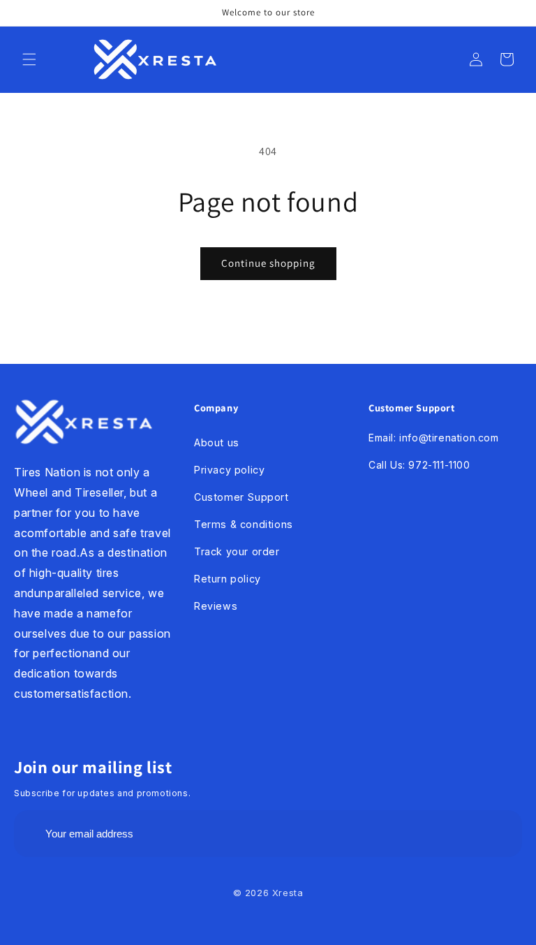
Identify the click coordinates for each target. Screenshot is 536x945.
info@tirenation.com (448, 438)
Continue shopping (268, 263)
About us (216, 442)
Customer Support (241, 497)
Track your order (237, 551)
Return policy (227, 579)
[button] (29, 59)
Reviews (215, 606)
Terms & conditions (243, 524)
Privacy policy (229, 470)
